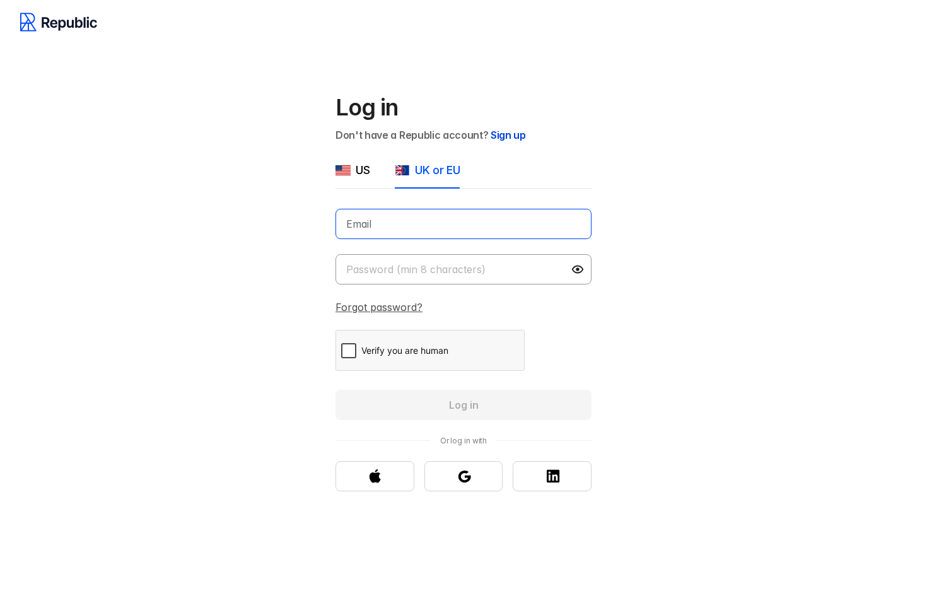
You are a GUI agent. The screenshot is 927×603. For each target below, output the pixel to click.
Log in (464, 405)
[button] (579, 269)
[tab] (352, 175)
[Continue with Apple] (374, 476)
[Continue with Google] (463, 476)
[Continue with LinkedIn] (552, 476)
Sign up (508, 135)
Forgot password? (379, 307)
